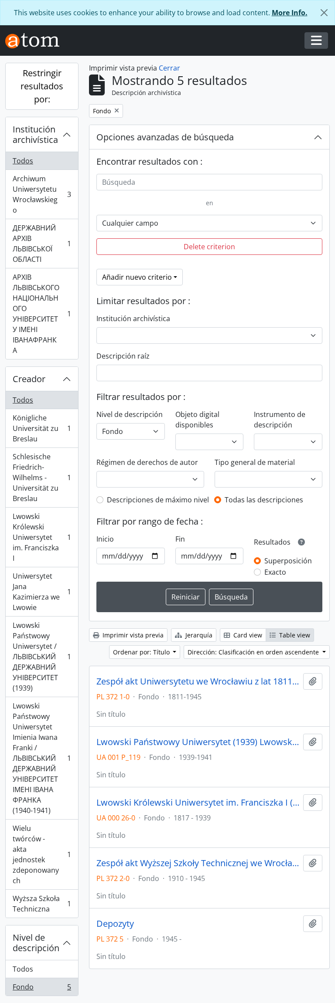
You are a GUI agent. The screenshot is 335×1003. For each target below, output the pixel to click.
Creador (29, 379)
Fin (180, 539)
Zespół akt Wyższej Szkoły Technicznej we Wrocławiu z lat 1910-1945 (198, 863)
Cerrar (169, 68)
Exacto (275, 572)
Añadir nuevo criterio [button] (137, 277)
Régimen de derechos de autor (147, 462)
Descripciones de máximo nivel (158, 500)
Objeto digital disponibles (197, 420)
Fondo (41, 989)
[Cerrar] (324, 12)
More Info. (290, 12)
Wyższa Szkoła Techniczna (41, 904)
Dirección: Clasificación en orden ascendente (254, 652)
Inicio (105, 539)
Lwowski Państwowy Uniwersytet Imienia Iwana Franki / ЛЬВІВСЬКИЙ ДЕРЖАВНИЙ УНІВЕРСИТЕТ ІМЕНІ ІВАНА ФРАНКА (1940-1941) (41, 758)
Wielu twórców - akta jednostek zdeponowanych (41, 854)
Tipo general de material (255, 462)
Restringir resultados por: (42, 86)
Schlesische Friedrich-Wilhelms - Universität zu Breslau (41, 477)
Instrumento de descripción (279, 420)
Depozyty (115, 923)
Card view (247, 635)
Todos (23, 161)
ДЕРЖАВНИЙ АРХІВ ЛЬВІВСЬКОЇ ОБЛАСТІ (41, 243)
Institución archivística (35, 134)
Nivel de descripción (36, 943)
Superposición (288, 561)
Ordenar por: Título (142, 652)
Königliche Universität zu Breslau (41, 428)
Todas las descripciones (264, 500)
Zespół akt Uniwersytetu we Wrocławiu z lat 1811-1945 (198, 681)
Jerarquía (198, 635)
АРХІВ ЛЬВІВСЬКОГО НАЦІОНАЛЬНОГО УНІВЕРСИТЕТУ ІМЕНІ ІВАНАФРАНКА (41, 313)
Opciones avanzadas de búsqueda (165, 137)
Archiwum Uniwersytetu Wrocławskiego (41, 194)
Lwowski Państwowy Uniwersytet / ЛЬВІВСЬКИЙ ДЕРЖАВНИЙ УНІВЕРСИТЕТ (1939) (41, 656)
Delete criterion (209, 246)
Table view (293, 635)
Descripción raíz (123, 356)
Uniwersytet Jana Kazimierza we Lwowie (41, 591)
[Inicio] (35, 41)
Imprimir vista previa (132, 635)
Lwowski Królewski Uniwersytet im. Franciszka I (41, 537)
